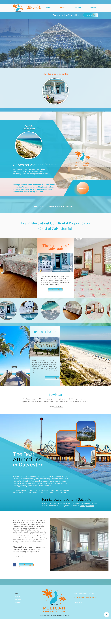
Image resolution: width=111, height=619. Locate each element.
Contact (18, 602)
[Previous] (10, 43)
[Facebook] (14, 564)
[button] (29, 310)
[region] (55, 88)
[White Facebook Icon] (75, 606)
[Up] (106, 614)
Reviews (18, 599)
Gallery (17, 597)
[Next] (101, 43)
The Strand (36, 492)
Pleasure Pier (26, 492)
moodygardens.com (87, 506)
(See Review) (57, 407)
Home (17, 594)
